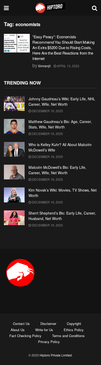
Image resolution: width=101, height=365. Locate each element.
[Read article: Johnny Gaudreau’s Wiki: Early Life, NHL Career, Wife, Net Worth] (14, 103)
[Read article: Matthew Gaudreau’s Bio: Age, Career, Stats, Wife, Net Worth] (14, 126)
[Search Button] (94, 8)
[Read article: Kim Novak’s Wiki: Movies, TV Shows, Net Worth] (14, 194)
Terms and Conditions (68, 335)
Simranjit (44, 66)
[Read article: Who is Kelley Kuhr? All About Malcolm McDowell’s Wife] (14, 149)
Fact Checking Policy (25, 335)
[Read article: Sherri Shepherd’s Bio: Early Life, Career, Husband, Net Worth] (14, 217)
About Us (18, 329)
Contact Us (21, 323)
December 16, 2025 (47, 111)
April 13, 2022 (67, 66)
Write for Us (44, 329)
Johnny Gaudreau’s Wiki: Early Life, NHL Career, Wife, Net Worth (61, 101)
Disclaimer (48, 323)
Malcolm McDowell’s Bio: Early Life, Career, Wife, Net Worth (57, 170)
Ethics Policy (74, 329)
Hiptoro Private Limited (56, 355)
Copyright (74, 323)
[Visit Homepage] (50, 8)
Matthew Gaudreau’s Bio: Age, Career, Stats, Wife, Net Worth (60, 124)
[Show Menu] (6, 8)
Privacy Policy (49, 341)
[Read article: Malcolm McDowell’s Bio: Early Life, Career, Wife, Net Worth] (14, 172)
